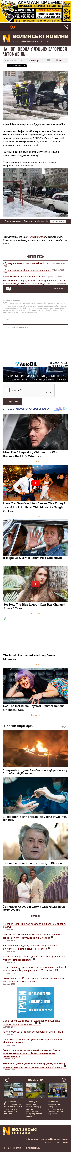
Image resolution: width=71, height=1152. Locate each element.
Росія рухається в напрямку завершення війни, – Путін (33, 1031)
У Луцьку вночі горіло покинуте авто (23, 276)
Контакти (17, 1147)
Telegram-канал (37, 236)
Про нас (7, 1147)
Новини (35, 916)
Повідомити (58, 221)
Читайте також (35, 257)
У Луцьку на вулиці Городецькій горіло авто (27, 269)
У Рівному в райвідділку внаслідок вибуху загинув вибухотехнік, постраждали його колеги (30, 947)
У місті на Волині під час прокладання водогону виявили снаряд (34, 925)
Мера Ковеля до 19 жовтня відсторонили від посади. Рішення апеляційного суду (32, 1022)
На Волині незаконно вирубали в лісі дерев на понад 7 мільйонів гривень (33, 1040)
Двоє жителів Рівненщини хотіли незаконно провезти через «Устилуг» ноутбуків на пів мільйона (32, 936)
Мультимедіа (35, 1080)
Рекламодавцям (32, 1147)
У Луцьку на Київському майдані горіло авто (27, 263)
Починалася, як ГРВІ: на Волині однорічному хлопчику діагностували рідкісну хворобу (33, 979)
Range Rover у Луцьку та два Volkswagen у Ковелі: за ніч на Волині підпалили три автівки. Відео (34, 282)
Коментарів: (35, 60)
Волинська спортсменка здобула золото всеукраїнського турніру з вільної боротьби (34, 958)
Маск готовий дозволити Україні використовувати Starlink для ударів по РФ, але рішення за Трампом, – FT (35, 969)
